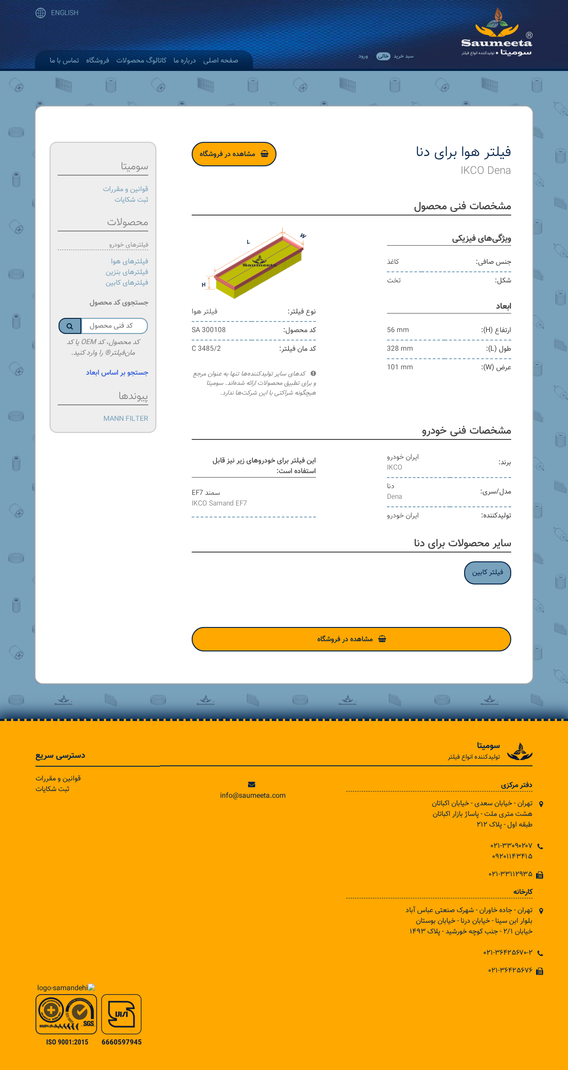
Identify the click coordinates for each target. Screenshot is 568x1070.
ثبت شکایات (131, 200)
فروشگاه (97, 61)
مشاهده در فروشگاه (227, 154)
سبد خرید (396, 56)
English (65, 13)
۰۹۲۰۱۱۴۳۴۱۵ (512, 856)
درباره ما (185, 61)
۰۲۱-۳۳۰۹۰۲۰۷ (511, 846)
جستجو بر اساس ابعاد (117, 373)
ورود (363, 56)
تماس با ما (64, 61)
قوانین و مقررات (125, 189)
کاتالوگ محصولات (141, 61)
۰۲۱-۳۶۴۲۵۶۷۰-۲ (508, 953)
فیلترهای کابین (127, 283)
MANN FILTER (125, 419)
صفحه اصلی (220, 61)
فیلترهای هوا (129, 261)
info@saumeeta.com (253, 796)
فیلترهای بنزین (127, 272)
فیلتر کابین (487, 573)
